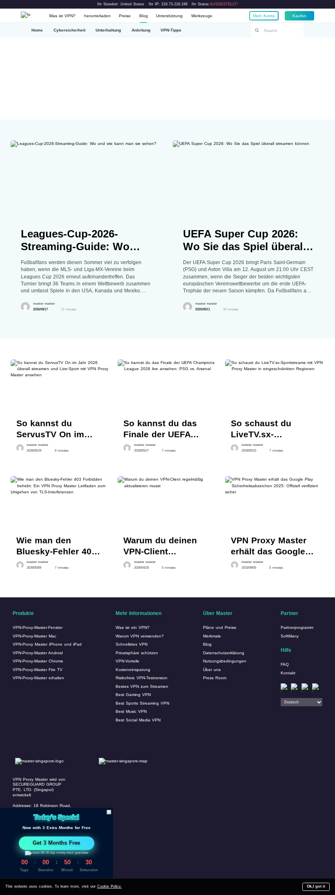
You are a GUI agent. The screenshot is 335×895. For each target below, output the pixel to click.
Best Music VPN (131, 711)
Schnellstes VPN (131, 644)
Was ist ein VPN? (133, 627)
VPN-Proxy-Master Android (38, 653)
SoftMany (290, 636)
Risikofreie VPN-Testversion (142, 678)
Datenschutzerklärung (223, 653)
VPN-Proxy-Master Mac (34, 636)
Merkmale (212, 636)
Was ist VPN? (62, 16)
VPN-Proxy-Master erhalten (38, 678)
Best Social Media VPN (138, 720)
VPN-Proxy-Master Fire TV (38, 669)
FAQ (285, 664)
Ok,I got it (316, 886)
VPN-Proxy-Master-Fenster (38, 627)
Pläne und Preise (220, 627)
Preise (125, 16)
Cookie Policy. (109, 886)
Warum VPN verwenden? (140, 636)
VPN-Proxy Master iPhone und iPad (47, 644)
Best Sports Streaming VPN (142, 703)
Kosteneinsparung (133, 669)
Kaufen (299, 16)
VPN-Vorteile (127, 661)
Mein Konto (264, 16)
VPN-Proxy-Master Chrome (38, 661)
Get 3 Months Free (56, 843)
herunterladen (97, 16)
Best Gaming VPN (133, 694)
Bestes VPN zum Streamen (142, 686)
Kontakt (288, 673)
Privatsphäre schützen (137, 653)
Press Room (214, 678)
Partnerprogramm (297, 627)
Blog (143, 16)
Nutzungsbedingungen (224, 661)
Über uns (212, 669)
